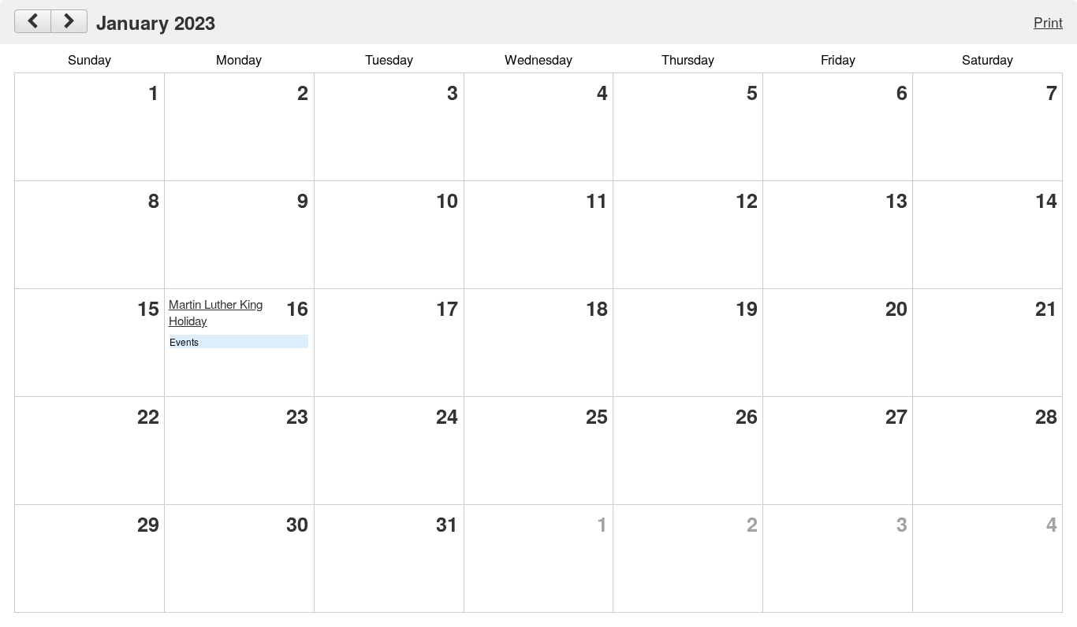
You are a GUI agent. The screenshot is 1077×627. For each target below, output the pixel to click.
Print (1048, 22)
